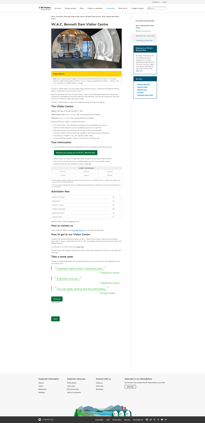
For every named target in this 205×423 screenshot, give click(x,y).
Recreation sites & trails (145, 95)
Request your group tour (143, 31)
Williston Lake (142, 90)
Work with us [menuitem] (122, 8)
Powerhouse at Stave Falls (144, 40)
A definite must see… (68, 278)
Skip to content (96, 0)
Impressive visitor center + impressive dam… (80, 268)
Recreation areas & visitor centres (74, 16)
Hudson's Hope (142, 87)
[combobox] (157, 8)
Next (55, 319)
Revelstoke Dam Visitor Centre (145, 36)
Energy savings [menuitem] (70, 8)
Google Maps (80, 247)
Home (53, 16)
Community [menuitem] (110, 8)
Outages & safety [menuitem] (137, 8)
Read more (139, 70)
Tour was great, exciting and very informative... (82, 288)
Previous (56, 299)
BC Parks (140, 92)
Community (59, 16)
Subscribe (130, 387)
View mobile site (138, 419)
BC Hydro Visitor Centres (93, 16)
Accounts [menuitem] (58, 8)
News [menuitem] (82, 8)
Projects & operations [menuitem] (95, 8)
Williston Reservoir (143, 84)
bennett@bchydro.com (79, 230)
